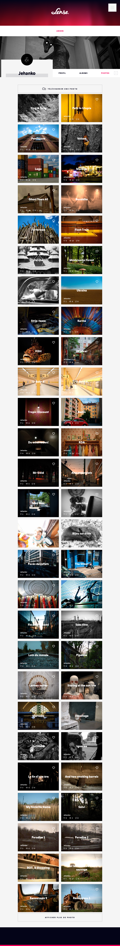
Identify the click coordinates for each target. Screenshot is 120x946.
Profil (62, 73)
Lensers (60, 31)
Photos (105, 73)
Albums (83, 73)
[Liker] (53, 99)
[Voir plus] (116, 73)
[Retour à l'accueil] (60, 11)
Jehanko (23, 116)
